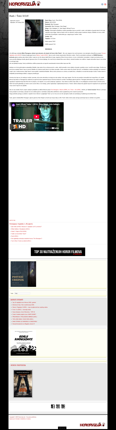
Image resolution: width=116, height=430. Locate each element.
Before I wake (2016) (17, 55)
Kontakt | (9, 412)
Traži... (4, 287)
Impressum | (4, 412)
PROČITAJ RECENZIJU (14, 366)
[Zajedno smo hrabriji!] (17, 3)
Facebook (111, 4)
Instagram (114, 4)
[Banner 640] (58, 249)
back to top (4, 214)
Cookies (20, 412)
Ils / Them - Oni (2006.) (66, 83)
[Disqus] (58, 147)
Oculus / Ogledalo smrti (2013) (101, 53)
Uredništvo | (15, 412)
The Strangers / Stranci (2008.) (51, 83)
